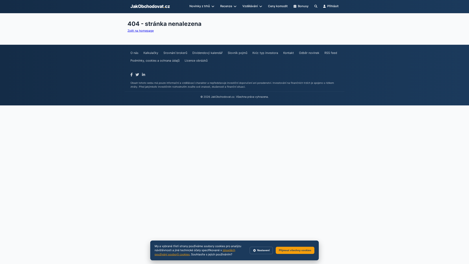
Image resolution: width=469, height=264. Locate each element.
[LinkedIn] (143, 75)
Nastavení (263, 250)
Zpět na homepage (141, 30)
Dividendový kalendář (207, 53)
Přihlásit (333, 6)
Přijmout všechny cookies (295, 250)
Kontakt (288, 53)
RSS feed (330, 53)
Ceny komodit (278, 6)
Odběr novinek (309, 53)
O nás (134, 53)
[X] (137, 75)
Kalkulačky (150, 53)
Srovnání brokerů (175, 53)
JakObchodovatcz (150, 6)
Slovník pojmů (237, 53)
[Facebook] (131, 75)
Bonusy (303, 6)
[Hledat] (315, 6)
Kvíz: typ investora (265, 53)
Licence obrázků (196, 60)
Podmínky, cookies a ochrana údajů (155, 60)
